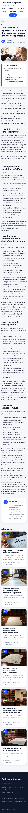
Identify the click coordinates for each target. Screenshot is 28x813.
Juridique (11, 8)
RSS (13, 792)
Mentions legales (6, 792)
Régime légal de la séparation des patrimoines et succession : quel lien (13, 710)
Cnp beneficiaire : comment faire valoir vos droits (13, 552)
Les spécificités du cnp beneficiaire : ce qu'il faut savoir (10, 670)
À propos (4, 15)
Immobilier (13, 11)
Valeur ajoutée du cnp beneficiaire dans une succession (10, 631)
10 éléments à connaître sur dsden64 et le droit (12, 749)
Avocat (17, 8)
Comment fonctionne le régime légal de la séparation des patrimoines (13, 591)
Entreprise (5, 11)
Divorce (20, 11)
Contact (12, 15)
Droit (22, 8)
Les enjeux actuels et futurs (12, 84)
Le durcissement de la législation (14, 81)
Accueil (4, 8)
